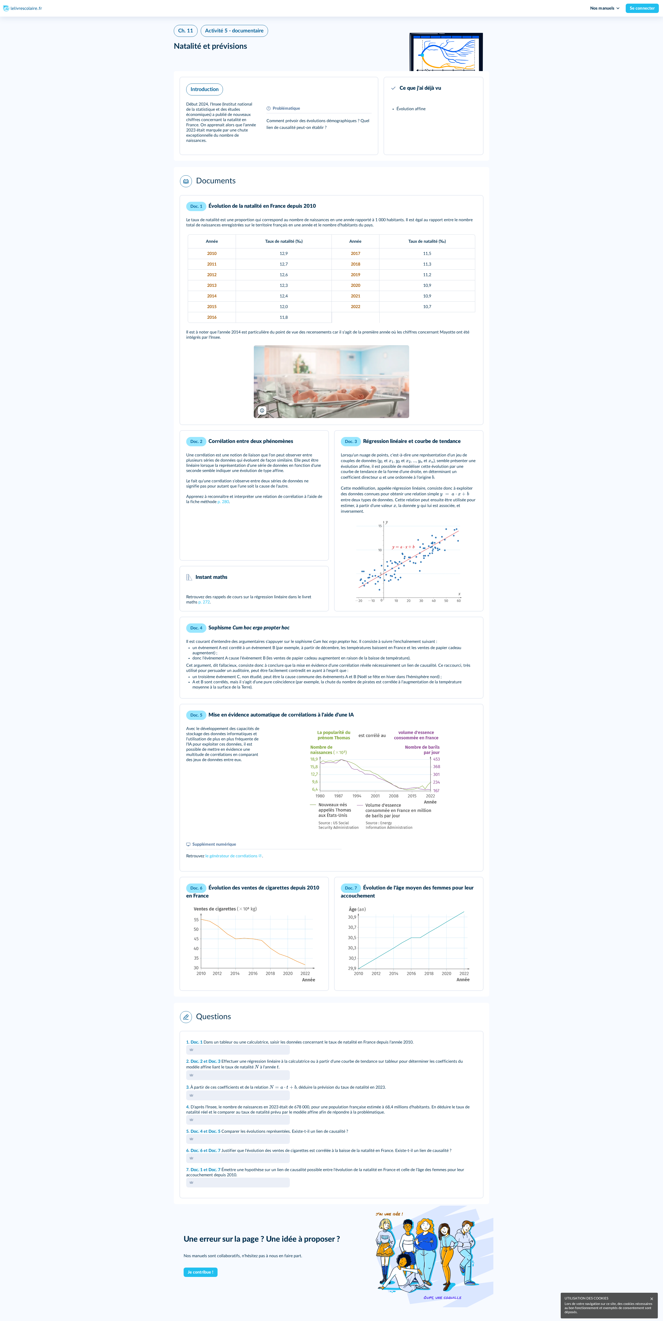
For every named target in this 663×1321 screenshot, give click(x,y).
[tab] (457, 1042)
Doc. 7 (214, 1151)
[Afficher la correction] (457, 1042)
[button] (279, 116)
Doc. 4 (197, 1131)
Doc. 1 (197, 1042)
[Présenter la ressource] (366, 88)
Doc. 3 (214, 1061)
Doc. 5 (214, 1131)
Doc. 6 (197, 1151)
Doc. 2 (197, 1061)
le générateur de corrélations (231, 856)
